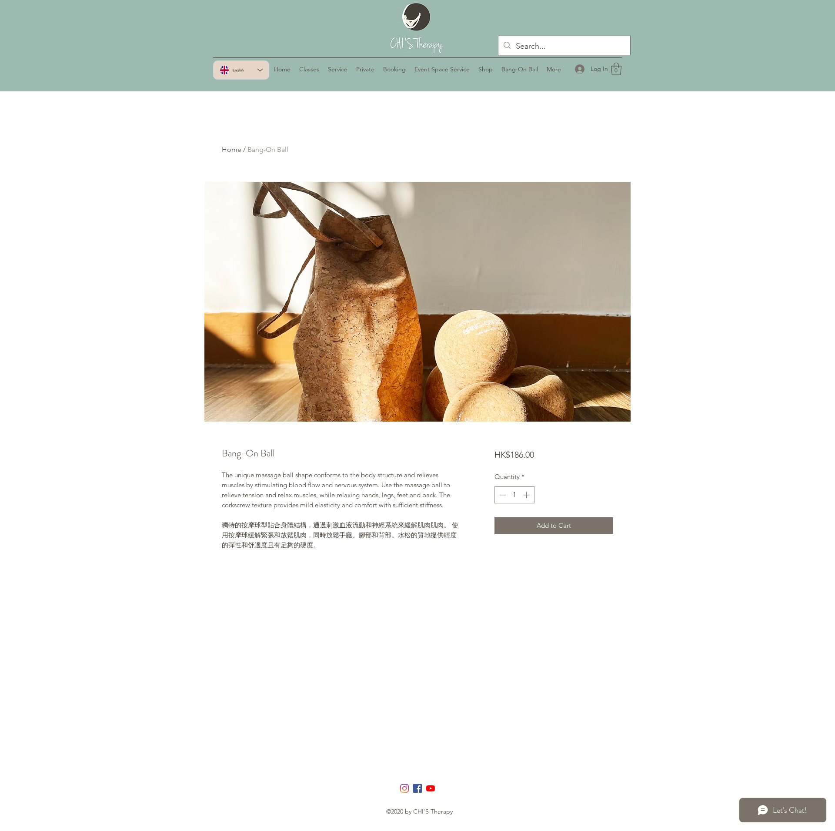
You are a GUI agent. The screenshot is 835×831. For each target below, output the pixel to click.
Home (231, 149)
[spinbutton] (514, 495)
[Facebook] (417, 788)
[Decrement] (502, 495)
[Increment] (527, 495)
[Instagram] (404, 788)
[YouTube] (430, 788)
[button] (616, 69)
